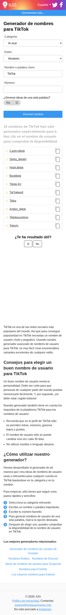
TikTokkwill (16, 192)
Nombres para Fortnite (33, 569)
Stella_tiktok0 (18, 159)
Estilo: (8, 52)
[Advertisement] (33, 286)
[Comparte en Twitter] (54, 4)
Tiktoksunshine (19, 217)
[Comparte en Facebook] (61, 4)
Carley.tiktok (17, 151)
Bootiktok (15, 176)
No (8, 102)
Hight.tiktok (16, 167)
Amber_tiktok (18, 209)
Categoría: (10, 36)
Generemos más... (33, 12)
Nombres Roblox (19, 558)
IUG (12, 5)
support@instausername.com (33, 605)
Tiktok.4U (15, 184)
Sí (16, 102)
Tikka (13, 200)
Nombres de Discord (45, 558)
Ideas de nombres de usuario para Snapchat (33, 563)
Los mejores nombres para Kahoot (33, 574)
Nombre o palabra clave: (19, 67)
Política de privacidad (25, 600)
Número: (9, 82)
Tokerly (14, 225)
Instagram (45, 609)
